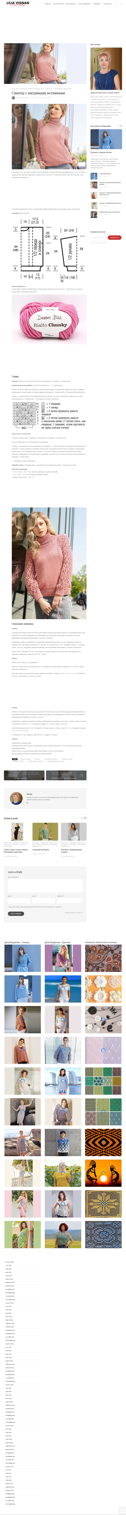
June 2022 (8, 1432)
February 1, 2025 (41, 854)
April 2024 (9, 1357)
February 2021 (10, 1487)
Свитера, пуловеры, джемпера (58, 89)
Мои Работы (70, 4)
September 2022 (10, 1422)
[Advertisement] (63, 22)
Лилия (17, 97)
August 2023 (9, 1384)
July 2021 (8, 1470)
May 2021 (8, 1477)
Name (9, 896)
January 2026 (10, 1286)
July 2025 (8, 1306)
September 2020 (10, 1504)
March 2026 (9, 1279)
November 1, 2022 (12, 856)
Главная (47, 4)
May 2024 (8, 1354)
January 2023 (10, 1408)
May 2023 (8, 1395)
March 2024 (9, 1361)
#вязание (37, 759)
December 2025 (10, 1289)
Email (34, 896)
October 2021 (10, 1459)
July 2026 (8, 1265)
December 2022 (10, 1412)
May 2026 (8, 1272)
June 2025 (8, 1310)
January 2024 (10, 1367)
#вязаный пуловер (18, 761)
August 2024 (9, 1344)
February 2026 (10, 1282)
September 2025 (10, 1299)
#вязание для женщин (51, 759)
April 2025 (9, 1316)
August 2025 (9, 1303)
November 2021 (10, 1456)
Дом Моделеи (84, 4)
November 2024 (10, 1333)
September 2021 (10, 1463)
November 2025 (10, 1293)
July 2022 (8, 1429)
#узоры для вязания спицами (56, 761)
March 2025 (9, 1320)
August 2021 (9, 1466)
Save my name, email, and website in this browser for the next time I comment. (36, 907)
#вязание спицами (67, 759)
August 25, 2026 (99, 155)
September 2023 (10, 1381)
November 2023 (10, 1374)
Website (60, 896)
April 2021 (9, 1480)
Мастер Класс (58, 4)
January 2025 (10, 1327)
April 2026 (9, 1275)
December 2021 (10, 1453)
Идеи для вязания (36, 89)
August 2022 (9, 1425)
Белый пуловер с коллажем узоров (63, 778)
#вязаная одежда (25, 759)
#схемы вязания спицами (35, 761)
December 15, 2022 (70, 856)
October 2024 (10, 1337)
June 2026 (8, 1269)
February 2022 (10, 1446)
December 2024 (10, 1330)
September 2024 (10, 1340)
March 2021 (9, 1483)
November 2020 (10, 1497)
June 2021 (8, 1473)
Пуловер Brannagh (20, 778)
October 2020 (10, 1500)
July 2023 (8, 1388)
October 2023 (10, 1378)
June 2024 (8, 1350)
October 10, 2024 (24, 97)
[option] (16, 840)
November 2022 (10, 1415)
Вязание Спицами (19, 89)
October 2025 (10, 1296)
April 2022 (9, 1439)
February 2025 (10, 1323)
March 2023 (9, 1402)
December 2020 (10, 1494)
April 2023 (9, 1398)
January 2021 (10, 1490)
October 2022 (10, 1419)
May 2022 (8, 1436)
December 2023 (10, 1371)
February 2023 (10, 1405)
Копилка (96, 4)
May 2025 (8, 1313)
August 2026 (9, 1262)
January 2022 (10, 1449)
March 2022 (9, 1442)
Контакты (107, 4)
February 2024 (10, 1364)
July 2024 (8, 1347)
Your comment (13, 877)
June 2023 (8, 1391)
